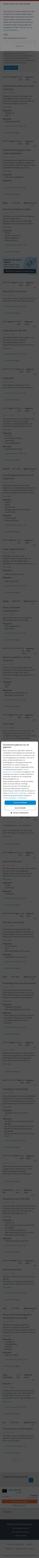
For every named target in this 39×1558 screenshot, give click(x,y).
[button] (19, 813)
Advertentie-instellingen (18, 793)
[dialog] (19, 778)
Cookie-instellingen (9, 798)
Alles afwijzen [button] (20, 808)
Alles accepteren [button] (20, 803)
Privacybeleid (21, 798)
